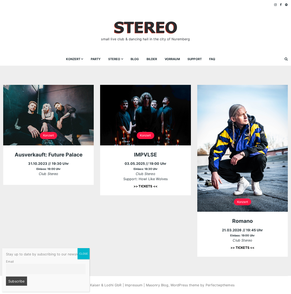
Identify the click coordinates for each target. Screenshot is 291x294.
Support (194, 59)
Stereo (114, 59)
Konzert (73, 59)
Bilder (152, 59)
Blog (135, 59)
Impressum (134, 285)
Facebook (281, 4)
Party (96, 59)
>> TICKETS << (145, 186)
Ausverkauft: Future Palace (48, 155)
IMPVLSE (145, 155)
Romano (242, 221)
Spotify (286, 4)
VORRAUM (172, 59)
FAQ (212, 59)
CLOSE (83, 253)
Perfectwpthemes (220, 285)
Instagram (275, 4)
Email (10, 261)
